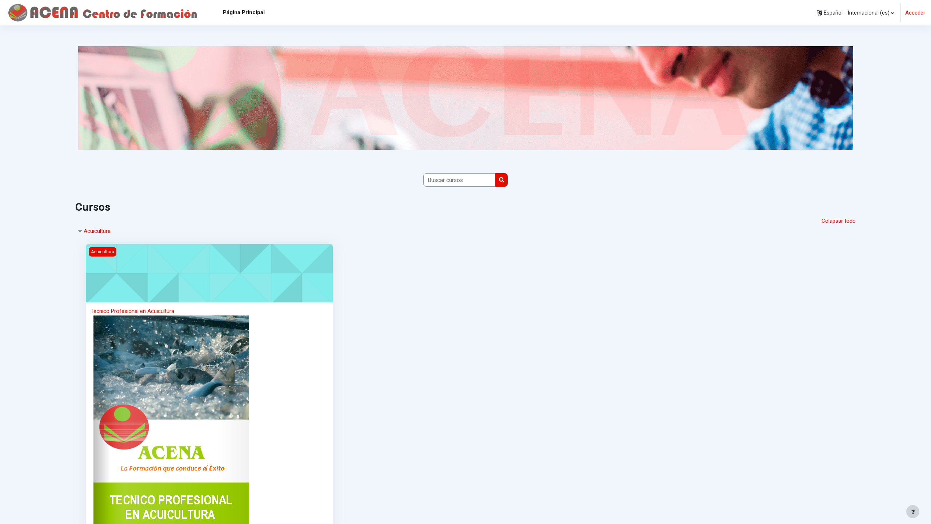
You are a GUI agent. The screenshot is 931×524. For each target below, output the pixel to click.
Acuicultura (97, 231)
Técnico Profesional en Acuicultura (132, 311)
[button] (855, 12)
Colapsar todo (839, 221)
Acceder (915, 12)
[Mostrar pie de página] (912, 511)
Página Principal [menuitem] (244, 12)
